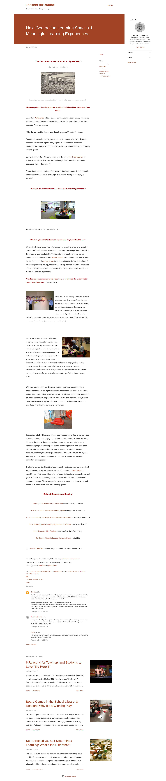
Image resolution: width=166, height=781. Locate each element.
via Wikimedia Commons (70, 559)
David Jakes (39, 118)
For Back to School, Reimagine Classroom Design (53, 538)
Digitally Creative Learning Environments (48, 503)
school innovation (104, 71)
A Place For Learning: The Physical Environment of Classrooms (48, 517)
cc (56, 566)
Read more (79, 691)
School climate (57, 257)
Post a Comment (31, 644)
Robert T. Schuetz (36, 617)
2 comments (36, 691)
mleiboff (42, 566)
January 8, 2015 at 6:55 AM (39, 611)
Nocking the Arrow (40, 5)
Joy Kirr (33, 592)
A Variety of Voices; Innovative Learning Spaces (48, 510)
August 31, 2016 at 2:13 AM (39, 640)
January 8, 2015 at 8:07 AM (39, 626)
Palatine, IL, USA (38, 579)
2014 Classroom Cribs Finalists (45, 531)
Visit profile (140, 47)
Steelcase (102, 73)
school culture (48, 261)
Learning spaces (104, 69)
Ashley (33, 632)
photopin (51, 566)
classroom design (104, 64)
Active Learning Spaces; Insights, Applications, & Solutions (50, 524)
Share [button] (101, 54)
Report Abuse (132, 62)
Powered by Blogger (70, 776)
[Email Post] (27, 577)
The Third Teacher (75, 157)
